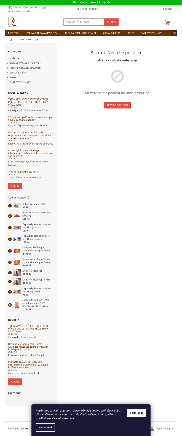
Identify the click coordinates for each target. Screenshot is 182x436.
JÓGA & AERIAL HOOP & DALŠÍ (25, 68)
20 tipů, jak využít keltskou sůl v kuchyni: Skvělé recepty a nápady (30, 118)
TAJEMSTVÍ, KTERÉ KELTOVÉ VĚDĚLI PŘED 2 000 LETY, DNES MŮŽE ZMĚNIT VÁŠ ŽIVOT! (29, 102)
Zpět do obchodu (117, 105)
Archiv (15, 185)
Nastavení (45, 427)
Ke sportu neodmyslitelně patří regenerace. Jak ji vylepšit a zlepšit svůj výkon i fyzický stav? (30, 135)
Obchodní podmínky (87, 9)
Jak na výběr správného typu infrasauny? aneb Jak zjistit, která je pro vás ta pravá (30, 153)
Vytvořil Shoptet (165, 428)
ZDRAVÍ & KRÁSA (18, 73)
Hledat (111, 21)
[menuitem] (14, 33)
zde (72, 418)
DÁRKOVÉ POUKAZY (20, 82)
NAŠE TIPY (15, 58)
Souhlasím (137, 413)
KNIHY (13, 77)
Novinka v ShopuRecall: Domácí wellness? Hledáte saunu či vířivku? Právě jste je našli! (28, 346)
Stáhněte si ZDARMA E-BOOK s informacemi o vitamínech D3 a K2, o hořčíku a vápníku (28, 364)
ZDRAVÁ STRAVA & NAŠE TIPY (25, 63)
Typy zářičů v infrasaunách (23, 171)
